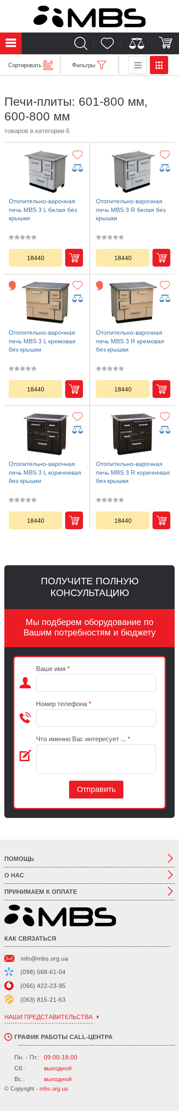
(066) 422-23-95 (43, 985)
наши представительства (48, 1017)
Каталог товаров (11, 43)
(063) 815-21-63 (43, 999)
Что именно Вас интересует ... (83, 739)
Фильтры (83, 65)
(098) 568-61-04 (43, 971)
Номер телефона (63, 703)
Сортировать (25, 65)
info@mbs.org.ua (44, 958)
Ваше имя (53, 668)
